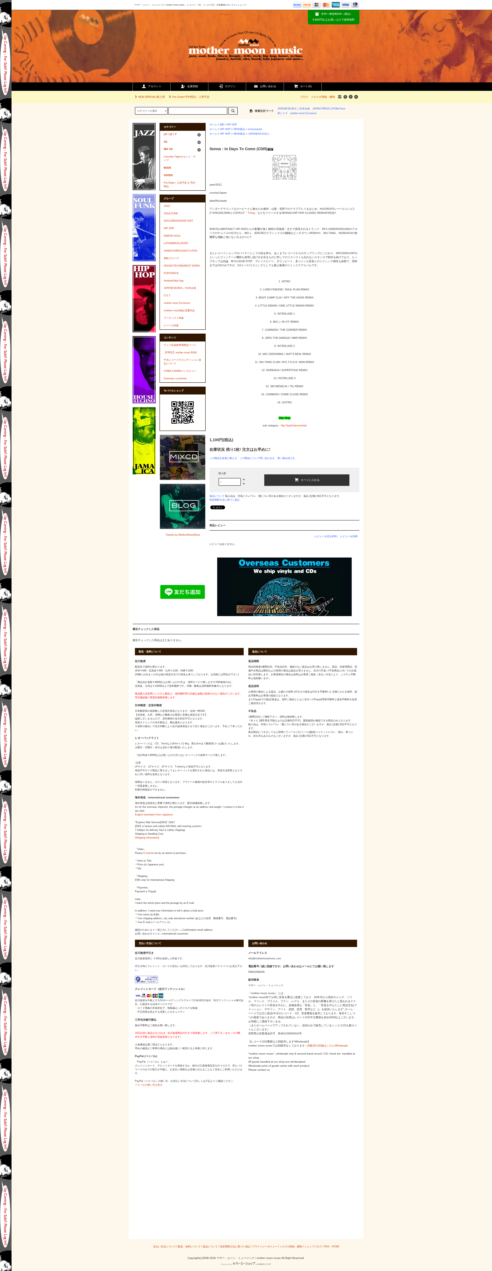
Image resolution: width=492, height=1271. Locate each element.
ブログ (304, 96)
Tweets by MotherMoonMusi (182, 534)
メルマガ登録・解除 (323, 96)
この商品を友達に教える (223, 458)
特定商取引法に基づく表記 (224, 499)
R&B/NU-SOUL (172, 235)
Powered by (226, 1264)
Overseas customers (175, 378)
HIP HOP (232, 124)
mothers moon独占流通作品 (179, 310)
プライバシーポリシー (264, 1246)
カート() (306, 86)
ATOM (335, 1246)
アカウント (154, 86)
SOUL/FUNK (171, 213)
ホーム (213, 124)
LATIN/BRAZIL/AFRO (176, 243)
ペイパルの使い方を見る (148, 1085)
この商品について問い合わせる (257, 458)
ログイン (230, 86)
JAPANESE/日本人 (259, 134)
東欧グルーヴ (171, 258)
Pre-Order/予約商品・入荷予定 (190, 96)
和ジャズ (283, 113)
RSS (326, 1246)
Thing (251, 212)
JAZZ (167, 206)
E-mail (146, 853)
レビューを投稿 (348, 536)
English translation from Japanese (154, 814)
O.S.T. (167, 295)
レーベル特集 (171, 325)
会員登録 (192, 86)
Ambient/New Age (174, 280)
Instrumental (255, 129)
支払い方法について (164, 1246)
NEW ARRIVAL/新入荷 (151, 96)
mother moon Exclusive (303, 113)
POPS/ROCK (171, 273)
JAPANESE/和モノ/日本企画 (294, 108)
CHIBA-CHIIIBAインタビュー (180, 371)
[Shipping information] (147, 837)
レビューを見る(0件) (325, 536)
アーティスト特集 (174, 318)
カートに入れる (310, 480)
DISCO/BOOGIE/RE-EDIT (178, 221)
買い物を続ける (286, 458)
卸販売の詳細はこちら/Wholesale (328, 1045)
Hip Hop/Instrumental (294, 425)
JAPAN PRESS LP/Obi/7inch (328, 108)
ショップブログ (313, 1246)
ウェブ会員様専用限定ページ (180, 345)
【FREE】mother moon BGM (180, 352)
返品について (216, 496)
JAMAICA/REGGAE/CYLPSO (180, 250)
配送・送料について (189, 1246)
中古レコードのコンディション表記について (182, 362)
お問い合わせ (268, 86)
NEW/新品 (239, 129)
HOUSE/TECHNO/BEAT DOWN (181, 265)
